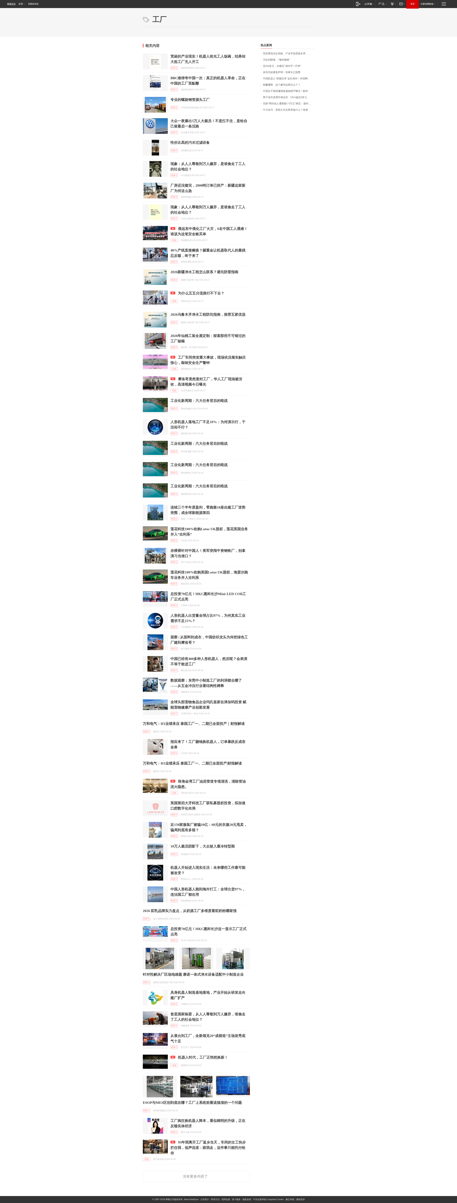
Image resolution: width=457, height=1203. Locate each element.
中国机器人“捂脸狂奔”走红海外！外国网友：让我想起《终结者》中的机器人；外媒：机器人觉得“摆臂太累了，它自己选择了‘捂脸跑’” (288, 78)
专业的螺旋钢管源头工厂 (190, 100)
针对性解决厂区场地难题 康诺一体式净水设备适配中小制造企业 (193, 974)
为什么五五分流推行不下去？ (201, 293)
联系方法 (215, 1199)
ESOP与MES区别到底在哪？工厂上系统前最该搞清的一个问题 (192, 1103)
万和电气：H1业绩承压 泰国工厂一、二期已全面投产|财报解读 (192, 763)
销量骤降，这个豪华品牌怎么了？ (281, 84)
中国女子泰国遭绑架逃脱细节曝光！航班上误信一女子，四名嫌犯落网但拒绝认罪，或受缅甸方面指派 (288, 91)
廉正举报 (290, 1199)
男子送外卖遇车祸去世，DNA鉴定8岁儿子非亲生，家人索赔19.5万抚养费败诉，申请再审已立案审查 (288, 97)
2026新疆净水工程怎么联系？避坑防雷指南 (204, 272)
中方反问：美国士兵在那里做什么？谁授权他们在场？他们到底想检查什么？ (288, 110)
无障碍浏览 (33, 4)
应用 (21, 4)
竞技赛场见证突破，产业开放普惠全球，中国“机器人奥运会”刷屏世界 (288, 53)
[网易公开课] (369, 4)
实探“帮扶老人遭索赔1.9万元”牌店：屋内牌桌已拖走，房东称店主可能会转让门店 (288, 103)
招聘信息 (226, 1199)
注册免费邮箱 (427, 4)
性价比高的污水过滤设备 (190, 142)
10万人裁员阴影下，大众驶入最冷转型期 (202, 846)
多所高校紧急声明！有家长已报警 (281, 72)
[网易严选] (382, 4)
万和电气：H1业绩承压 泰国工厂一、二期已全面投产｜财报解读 (194, 724)
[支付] (392, 4)
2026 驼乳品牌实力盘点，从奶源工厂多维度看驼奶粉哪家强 (190, 911)
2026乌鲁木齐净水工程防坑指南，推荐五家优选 (207, 314)
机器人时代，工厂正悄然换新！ (203, 1057)
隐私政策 (247, 1199)
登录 (412, 4)
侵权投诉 (300, 1199)
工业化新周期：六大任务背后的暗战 (199, 401)
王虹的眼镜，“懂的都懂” (276, 59)
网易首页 (11, 4)
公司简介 (204, 1199)
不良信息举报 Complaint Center (268, 1199)
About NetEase (191, 1199)
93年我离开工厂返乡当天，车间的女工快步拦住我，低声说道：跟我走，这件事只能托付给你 (208, 1147)
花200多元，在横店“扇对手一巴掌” (282, 66)
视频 (174, 240)
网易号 (174, 68)
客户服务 (236, 1199)
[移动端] (358, 4)
